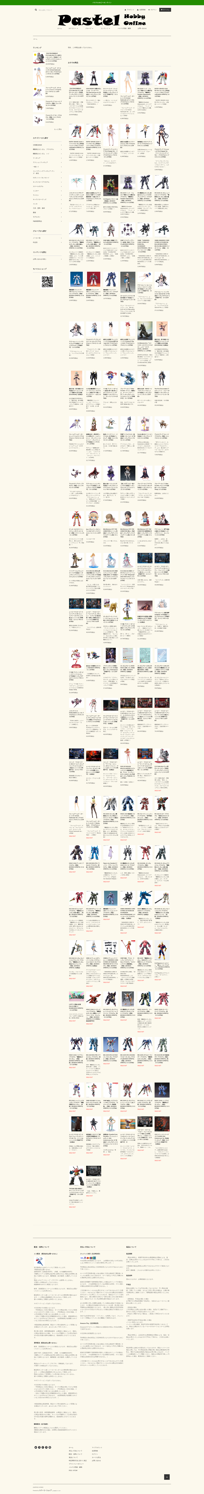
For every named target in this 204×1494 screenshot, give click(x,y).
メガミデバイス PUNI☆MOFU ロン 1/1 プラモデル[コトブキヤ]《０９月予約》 (76, 713)
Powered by (36, 1490)
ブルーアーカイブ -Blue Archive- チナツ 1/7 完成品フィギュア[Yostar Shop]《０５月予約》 (162, 486)
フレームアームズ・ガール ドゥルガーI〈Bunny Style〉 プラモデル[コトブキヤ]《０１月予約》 (93, 824)
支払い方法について (75, 1451)
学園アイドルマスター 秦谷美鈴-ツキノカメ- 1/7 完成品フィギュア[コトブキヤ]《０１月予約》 (127, 437)
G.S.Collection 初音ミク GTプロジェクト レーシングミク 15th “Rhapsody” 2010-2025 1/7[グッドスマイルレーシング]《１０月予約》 (127, 575)
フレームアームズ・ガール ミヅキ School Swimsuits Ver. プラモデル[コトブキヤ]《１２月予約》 (76, 817)
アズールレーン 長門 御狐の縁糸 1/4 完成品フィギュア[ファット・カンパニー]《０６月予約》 (162, 532)
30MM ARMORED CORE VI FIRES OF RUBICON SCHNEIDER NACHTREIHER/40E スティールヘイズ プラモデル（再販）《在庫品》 (127, 913)
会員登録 (142, 10)
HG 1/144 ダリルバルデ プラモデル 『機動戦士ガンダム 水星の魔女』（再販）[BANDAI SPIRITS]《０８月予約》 (76, 912)
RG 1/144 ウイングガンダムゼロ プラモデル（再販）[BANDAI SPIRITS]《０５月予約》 (144, 1103)
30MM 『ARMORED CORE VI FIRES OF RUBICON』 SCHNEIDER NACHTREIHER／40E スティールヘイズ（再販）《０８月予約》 (144, 246)
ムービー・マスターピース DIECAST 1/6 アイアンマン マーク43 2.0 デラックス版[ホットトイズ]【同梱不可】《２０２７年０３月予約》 (144, 715)
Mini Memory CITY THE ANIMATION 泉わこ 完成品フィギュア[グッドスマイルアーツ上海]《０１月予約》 (127, 533)
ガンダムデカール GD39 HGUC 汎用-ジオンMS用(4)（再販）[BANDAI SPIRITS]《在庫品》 (127, 668)
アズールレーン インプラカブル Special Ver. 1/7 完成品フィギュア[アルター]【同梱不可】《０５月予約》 (162, 295)
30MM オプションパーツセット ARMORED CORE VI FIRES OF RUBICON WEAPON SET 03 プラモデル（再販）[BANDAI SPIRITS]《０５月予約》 (110, 962)
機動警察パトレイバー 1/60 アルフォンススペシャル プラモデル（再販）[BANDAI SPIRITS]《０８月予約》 (76, 293)
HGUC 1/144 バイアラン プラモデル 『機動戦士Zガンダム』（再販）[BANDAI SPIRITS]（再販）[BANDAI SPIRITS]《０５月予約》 (76, 1059)
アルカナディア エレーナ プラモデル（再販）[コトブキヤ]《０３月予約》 (54, 103)
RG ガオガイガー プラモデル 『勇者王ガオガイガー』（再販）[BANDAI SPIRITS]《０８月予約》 (162, 816)
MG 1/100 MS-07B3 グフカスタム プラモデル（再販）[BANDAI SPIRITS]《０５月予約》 (93, 1058)
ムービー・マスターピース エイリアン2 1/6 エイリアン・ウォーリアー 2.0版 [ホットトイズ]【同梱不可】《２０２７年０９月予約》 (162, 571)
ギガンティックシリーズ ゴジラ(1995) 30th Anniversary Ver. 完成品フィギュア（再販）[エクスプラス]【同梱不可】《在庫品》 (162, 1139)
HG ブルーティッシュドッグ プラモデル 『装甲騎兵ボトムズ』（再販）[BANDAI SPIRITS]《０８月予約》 (144, 817)
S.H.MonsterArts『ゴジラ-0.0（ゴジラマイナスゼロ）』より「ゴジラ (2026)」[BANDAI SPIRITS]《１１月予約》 (144, 347)
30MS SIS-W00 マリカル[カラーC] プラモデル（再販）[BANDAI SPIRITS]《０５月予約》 (93, 1103)
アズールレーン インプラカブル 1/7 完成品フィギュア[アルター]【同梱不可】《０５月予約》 (76, 344)
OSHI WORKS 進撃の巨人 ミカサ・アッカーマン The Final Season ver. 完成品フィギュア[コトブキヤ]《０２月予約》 (93, 92)
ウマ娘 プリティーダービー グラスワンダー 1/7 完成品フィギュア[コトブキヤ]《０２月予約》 (127, 627)
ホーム (59, 28)
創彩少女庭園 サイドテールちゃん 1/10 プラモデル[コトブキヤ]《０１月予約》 (127, 144)
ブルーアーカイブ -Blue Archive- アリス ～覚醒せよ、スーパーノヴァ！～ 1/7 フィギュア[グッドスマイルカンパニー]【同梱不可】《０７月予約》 (127, 393)
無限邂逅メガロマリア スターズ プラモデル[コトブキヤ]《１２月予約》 (144, 143)
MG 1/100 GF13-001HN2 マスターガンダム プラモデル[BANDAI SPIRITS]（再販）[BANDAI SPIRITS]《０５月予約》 (127, 1058)
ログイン (154, 10)
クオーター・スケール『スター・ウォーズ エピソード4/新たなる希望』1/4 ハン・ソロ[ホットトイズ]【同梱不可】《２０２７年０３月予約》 (144, 1134)
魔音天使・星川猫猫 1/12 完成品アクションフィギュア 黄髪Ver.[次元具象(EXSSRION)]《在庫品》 (162, 342)
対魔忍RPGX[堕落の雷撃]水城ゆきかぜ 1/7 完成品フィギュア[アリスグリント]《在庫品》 (144, 619)
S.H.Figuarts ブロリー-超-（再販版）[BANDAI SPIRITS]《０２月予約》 (110, 201)
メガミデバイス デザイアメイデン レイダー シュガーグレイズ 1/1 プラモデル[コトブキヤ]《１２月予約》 (76, 196)
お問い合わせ (142, 28)
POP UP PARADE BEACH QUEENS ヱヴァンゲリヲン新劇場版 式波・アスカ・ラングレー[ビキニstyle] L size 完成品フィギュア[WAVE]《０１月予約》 (127, 772)
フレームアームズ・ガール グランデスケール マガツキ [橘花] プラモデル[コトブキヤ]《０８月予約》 (93, 718)
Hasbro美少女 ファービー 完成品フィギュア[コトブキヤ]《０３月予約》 (144, 436)
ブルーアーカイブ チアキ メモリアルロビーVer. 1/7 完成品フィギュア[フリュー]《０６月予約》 (144, 486)
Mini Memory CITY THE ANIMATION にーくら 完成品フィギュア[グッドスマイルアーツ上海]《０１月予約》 (110, 533)
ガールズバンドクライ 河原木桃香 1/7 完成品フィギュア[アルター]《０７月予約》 (127, 298)
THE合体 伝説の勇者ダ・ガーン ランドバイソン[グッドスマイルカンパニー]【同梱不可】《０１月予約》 (76, 1192)
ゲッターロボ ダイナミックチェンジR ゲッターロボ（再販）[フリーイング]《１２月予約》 (76, 532)
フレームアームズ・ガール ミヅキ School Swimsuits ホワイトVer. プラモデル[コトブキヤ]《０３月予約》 (53, 71)
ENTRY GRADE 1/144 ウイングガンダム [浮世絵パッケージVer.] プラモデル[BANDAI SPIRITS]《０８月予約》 (93, 145)
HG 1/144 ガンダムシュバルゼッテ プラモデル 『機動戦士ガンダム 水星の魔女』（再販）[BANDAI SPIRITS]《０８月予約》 (162, 196)
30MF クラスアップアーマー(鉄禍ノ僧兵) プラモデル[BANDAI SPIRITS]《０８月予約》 (127, 243)
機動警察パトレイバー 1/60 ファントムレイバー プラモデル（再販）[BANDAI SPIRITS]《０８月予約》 (110, 912)
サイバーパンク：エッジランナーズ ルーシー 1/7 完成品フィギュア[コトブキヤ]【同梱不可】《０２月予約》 (110, 92)
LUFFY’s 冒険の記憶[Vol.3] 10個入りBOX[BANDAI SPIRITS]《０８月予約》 (76, 1007)
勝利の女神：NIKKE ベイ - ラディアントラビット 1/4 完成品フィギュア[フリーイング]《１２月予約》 (144, 392)
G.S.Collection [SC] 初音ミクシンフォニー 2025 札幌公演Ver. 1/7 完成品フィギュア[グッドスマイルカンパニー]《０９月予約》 (110, 575)
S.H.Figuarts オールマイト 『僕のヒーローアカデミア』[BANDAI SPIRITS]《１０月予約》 (162, 966)
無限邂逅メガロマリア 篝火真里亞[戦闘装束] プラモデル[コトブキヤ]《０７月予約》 (93, 1137)
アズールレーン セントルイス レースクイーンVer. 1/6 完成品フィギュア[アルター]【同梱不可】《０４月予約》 (144, 288)
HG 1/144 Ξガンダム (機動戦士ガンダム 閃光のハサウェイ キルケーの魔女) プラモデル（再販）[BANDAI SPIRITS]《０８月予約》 (110, 818)
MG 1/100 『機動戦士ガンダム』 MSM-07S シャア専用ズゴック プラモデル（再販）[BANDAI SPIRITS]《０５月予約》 (144, 962)
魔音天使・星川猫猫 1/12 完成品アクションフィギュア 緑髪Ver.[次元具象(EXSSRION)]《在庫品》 (76, 391)
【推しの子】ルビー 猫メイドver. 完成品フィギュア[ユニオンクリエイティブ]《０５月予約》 (127, 486)
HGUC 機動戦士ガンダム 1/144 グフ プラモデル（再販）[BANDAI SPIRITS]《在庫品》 (144, 911)
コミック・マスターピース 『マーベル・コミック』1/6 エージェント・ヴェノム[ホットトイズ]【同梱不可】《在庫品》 (110, 765)
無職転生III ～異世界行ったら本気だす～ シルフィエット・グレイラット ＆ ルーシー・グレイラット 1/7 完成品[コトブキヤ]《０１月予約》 (93, 439)
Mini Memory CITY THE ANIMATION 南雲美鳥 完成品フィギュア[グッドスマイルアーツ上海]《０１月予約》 (144, 533)
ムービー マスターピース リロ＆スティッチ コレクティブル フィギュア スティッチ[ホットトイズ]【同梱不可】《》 (127, 1138)
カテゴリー (72, 28)
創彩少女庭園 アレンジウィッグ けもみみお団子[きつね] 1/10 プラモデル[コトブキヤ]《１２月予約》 (110, 342)
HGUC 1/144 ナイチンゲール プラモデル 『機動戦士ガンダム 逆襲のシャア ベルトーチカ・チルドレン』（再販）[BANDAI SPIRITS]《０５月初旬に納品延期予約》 (93, 1015)
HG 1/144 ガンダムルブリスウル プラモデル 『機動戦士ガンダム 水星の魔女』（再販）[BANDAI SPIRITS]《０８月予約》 (162, 867)
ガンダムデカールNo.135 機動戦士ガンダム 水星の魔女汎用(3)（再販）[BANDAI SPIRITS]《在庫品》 (144, 669)
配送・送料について (75, 1454)
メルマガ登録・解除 (124, 28)
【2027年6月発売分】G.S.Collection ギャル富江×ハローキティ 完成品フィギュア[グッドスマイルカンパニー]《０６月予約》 (54, 57)
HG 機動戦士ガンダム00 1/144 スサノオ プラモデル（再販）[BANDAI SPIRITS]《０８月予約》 (127, 866)
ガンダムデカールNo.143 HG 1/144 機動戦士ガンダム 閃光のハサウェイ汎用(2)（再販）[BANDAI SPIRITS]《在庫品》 (162, 669)
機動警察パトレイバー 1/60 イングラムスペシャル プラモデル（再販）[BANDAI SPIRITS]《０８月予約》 (93, 293)
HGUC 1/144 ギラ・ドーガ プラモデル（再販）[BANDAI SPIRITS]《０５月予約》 (144, 1012)
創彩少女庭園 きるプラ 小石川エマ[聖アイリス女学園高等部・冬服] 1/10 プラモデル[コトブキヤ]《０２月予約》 (93, 196)
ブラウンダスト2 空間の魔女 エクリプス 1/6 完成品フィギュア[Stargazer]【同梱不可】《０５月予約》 (110, 669)
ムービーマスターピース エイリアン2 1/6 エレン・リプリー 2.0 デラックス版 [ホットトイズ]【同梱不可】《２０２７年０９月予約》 (76, 616)
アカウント (130, 10)
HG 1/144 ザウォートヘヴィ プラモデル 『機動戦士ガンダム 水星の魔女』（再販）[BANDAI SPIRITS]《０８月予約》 (93, 912)
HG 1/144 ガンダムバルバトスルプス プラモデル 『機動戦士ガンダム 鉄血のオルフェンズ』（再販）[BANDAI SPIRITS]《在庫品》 (162, 913)
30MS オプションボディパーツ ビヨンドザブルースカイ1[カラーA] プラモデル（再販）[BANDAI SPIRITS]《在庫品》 (93, 962)
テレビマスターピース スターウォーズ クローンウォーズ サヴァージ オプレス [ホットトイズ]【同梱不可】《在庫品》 (110, 719)
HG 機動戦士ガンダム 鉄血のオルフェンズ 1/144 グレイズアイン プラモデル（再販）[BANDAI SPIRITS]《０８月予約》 (144, 196)
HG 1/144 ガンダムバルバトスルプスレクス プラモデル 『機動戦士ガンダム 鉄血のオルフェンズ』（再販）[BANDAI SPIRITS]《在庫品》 (76, 962)
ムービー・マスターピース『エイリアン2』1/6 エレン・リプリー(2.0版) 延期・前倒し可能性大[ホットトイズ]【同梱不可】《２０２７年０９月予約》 (93, 617)
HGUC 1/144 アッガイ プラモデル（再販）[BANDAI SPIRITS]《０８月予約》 (76, 866)
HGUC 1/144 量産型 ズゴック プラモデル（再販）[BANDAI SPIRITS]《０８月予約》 (127, 816)
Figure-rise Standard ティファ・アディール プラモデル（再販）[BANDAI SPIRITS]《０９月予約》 (110, 866)
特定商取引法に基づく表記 (78, 1460)
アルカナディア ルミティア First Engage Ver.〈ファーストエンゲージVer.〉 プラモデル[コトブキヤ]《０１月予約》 (110, 153)
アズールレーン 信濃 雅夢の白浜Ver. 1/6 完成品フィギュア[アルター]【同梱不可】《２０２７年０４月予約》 (162, 616)
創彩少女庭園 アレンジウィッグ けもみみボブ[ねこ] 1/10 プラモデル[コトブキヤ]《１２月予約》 (127, 342)
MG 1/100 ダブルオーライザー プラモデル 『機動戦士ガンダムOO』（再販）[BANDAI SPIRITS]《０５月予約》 (144, 1058)
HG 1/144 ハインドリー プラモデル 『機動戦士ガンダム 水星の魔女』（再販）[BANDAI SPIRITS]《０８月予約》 (93, 244)
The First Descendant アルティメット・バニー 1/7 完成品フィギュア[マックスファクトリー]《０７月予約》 (162, 392)
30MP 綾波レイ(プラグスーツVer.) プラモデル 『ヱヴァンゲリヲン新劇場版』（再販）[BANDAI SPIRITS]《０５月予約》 (110, 1104)
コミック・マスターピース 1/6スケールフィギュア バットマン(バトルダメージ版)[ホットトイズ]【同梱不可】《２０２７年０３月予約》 (76, 766)
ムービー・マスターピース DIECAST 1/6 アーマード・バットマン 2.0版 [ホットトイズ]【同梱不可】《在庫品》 (93, 1183)
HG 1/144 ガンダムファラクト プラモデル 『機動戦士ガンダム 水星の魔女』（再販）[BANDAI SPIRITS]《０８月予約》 (76, 244)
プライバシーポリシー (76, 1464)
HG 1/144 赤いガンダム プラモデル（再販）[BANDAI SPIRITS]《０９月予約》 (144, 866)
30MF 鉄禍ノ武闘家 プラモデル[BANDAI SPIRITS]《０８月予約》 (110, 242)
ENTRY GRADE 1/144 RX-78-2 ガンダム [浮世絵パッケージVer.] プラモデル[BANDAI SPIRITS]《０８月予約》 (162, 92)
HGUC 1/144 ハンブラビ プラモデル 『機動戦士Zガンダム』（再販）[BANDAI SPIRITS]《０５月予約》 (162, 1104)
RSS (70, 1470)
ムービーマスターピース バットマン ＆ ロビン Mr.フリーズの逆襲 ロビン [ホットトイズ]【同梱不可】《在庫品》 (93, 770)
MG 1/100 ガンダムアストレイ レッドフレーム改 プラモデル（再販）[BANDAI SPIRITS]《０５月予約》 (127, 1104)
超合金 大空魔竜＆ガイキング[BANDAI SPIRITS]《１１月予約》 (93, 667)
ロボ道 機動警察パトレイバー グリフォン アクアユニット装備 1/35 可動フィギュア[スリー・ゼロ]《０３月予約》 (93, 392)
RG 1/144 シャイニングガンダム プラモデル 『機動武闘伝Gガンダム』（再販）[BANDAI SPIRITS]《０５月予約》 (76, 1104)
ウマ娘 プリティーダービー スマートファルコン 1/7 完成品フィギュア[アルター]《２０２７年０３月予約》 (76, 676)
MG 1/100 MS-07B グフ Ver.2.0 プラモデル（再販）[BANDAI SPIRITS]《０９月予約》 (93, 866)
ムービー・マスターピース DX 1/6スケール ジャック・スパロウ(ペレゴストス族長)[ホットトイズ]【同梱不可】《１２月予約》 (127, 716)
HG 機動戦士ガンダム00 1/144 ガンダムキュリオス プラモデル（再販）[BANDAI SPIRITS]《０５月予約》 (127, 1013)
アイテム (166, 10)
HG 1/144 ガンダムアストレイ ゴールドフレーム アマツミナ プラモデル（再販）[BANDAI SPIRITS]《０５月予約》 (110, 1013)
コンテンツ (104, 28)
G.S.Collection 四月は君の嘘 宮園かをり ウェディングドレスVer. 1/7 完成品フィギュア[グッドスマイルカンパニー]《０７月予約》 (93, 575)
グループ (88, 28)
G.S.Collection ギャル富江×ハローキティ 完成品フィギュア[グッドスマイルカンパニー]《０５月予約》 (162, 770)
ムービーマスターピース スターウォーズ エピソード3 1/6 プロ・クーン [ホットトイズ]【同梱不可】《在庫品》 (76, 1138)
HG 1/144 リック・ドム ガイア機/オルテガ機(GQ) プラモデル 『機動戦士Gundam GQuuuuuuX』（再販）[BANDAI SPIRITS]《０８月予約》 (144, 93)
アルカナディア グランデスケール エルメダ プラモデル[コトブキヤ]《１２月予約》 (93, 342)
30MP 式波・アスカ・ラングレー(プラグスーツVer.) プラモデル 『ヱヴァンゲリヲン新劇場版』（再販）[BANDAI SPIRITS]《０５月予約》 (127, 962)
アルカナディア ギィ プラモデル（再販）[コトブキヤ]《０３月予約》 (54, 117)
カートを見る (96, 1457)
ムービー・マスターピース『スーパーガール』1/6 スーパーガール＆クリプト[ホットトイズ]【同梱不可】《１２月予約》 (144, 765)
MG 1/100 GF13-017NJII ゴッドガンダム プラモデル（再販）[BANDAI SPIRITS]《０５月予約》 (110, 1058)
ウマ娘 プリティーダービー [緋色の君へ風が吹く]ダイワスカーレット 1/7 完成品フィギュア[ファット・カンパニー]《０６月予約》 (110, 393)
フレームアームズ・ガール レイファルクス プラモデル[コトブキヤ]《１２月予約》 (53, 90)
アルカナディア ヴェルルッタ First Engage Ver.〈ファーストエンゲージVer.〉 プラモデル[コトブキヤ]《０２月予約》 (162, 153)
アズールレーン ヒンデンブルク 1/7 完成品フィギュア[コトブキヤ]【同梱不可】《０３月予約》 (93, 486)
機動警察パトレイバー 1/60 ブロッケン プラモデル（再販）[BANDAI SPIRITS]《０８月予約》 (110, 292)
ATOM (75, 1470)
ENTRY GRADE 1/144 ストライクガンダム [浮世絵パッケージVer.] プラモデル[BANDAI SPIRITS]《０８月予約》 (76, 145)
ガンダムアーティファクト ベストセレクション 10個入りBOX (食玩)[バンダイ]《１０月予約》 (110, 619)
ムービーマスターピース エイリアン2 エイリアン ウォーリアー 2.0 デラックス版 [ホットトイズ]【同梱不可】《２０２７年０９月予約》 (144, 571)
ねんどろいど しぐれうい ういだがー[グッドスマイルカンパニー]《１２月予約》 (93, 532)
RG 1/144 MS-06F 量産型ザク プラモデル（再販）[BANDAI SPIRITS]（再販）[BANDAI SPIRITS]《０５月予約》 (162, 1058)
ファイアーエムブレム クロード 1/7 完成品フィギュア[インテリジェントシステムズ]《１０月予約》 (76, 573)
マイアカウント (97, 1447)
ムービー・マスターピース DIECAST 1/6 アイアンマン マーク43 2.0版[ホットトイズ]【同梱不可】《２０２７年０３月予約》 (162, 715)
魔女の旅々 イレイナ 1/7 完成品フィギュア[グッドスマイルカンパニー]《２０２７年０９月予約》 (110, 486)
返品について (73, 1457)
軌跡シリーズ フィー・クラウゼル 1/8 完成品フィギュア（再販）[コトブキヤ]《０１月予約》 (110, 437)
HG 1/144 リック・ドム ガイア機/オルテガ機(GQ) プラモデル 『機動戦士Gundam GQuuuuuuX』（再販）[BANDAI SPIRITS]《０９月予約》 (127, 197)
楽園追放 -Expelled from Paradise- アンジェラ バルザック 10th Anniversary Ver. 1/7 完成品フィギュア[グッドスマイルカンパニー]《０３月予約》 (110, 1140)
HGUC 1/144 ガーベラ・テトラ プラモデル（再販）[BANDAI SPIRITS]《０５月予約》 (162, 1012)
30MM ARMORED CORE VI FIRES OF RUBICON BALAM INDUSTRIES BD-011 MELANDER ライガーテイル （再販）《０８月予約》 (162, 245)
